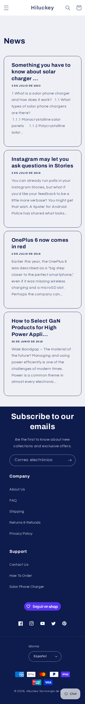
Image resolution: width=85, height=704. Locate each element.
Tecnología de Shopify (55, 691)
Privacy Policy (21, 533)
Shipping (16, 511)
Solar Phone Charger (26, 587)
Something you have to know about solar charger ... (40, 71)
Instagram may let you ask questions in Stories (42, 162)
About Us (17, 489)
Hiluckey (32, 691)
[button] (6, 7)
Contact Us (18, 564)
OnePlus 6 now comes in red (39, 243)
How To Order (20, 575)
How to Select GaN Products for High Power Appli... (35, 327)
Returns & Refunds (25, 522)
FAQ (13, 500)
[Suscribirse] (69, 460)
